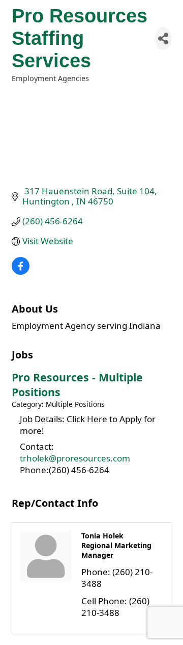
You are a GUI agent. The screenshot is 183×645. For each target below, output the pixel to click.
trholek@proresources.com (75, 458)
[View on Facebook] (20, 271)
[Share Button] (163, 38)
